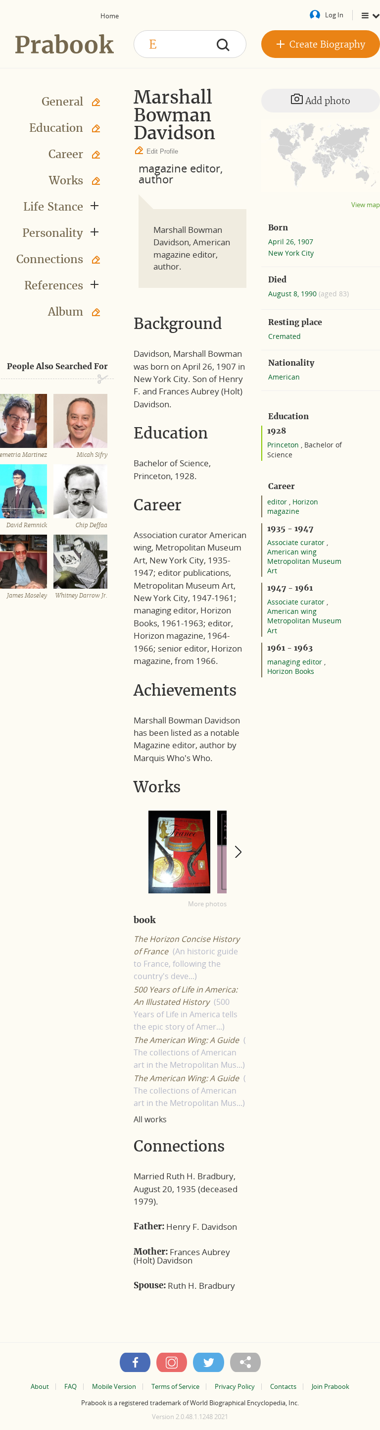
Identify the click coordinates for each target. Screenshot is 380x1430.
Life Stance (53, 206)
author (156, 178)
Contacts (283, 1386)
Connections (49, 259)
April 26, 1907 (290, 241)
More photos (207, 903)
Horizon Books (290, 671)
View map (365, 205)
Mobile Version (114, 1386)
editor (278, 501)
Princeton (284, 444)
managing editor (295, 661)
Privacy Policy (235, 1386)
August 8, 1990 (293, 293)
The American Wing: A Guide (186, 1040)
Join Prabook (330, 1386)
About (40, 1386)
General (62, 101)
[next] (238, 851)
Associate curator (297, 542)
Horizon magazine (292, 506)
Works (66, 180)
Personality (52, 232)
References (53, 285)
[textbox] (190, 44)
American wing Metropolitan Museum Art (304, 561)
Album (65, 311)
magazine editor (179, 168)
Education (56, 127)
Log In (334, 14)
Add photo (326, 101)
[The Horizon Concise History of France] (179, 852)
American (284, 377)
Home (109, 15)
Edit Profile (162, 151)
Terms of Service (175, 1386)
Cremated (284, 336)
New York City (291, 253)
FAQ (70, 1386)
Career (65, 154)
